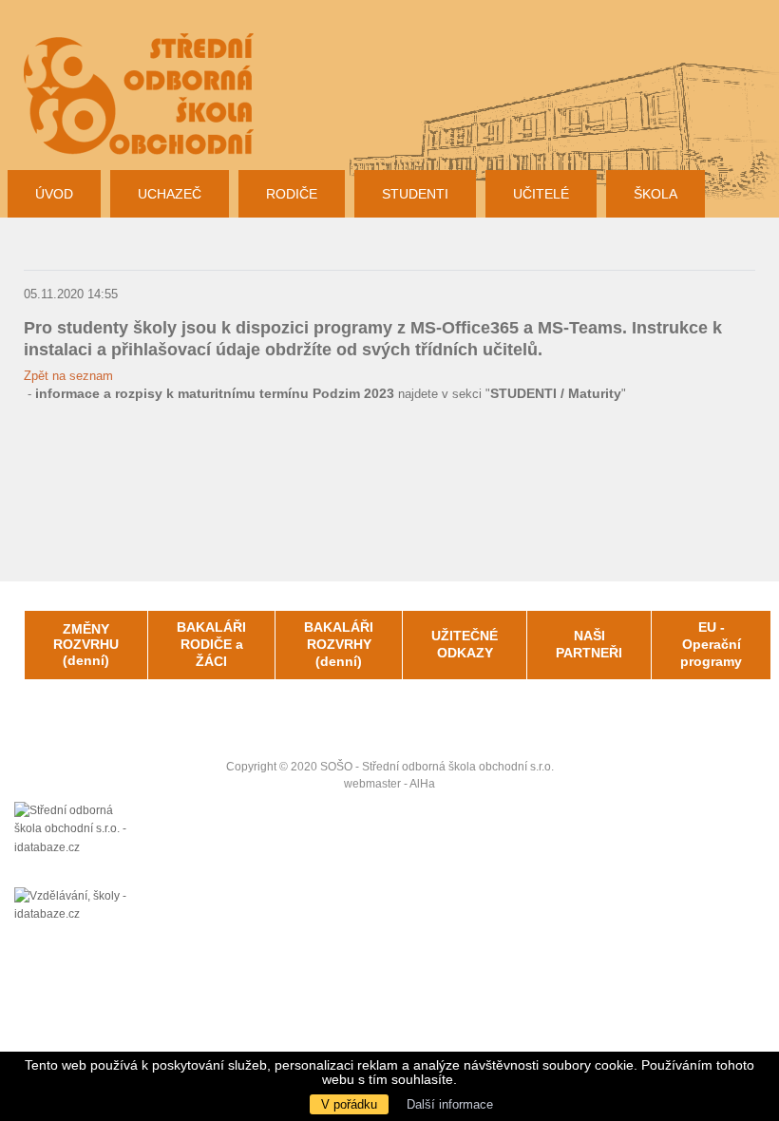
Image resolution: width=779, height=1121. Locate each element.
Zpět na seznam (68, 376)
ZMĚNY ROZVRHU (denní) (86, 645)
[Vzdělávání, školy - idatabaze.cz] (76, 906)
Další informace (450, 1104)
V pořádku (349, 1104)
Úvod (54, 193)
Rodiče (291, 193)
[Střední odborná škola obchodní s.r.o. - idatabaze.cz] (76, 844)
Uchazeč (169, 193)
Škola (655, 193)
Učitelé (541, 193)
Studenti (415, 193)
